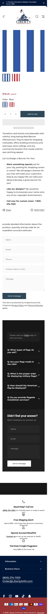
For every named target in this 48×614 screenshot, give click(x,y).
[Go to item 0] (6, 77)
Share (8, 210)
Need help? (39, 210)
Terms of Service (35, 305)
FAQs (26, 335)
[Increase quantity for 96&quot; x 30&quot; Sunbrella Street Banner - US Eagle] (15, 114)
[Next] (43, 3)
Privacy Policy (18, 305)
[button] (23, 122)
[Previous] (3, 3)
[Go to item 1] (16, 77)
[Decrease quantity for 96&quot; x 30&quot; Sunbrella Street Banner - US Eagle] (5, 114)
